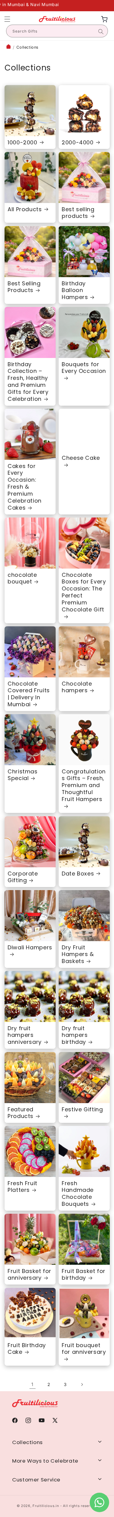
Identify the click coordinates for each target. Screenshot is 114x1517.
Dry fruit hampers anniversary (25, 1035)
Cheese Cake (81, 458)
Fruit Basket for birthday (83, 1275)
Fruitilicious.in (46, 1506)
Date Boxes (78, 873)
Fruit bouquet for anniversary (84, 1349)
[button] (7, 19)
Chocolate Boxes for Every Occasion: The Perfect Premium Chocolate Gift (84, 593)
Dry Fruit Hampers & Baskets (78, 954)
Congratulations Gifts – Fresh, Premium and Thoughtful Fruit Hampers (84, 785)
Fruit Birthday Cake (27, 1349)
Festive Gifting (82, 1109)
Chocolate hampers (77, 687)
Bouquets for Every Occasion (84, 368)
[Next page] (81, 1384)
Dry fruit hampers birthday (75, 1035)
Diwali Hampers (30, 947)
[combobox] (57, 31)
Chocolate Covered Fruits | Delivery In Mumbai (29, 694)
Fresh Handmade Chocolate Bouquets (78, 1194)
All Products (25, 209)
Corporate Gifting (23, 877)
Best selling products (78, 213)
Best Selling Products (24, 287)
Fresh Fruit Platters (22, 1187)
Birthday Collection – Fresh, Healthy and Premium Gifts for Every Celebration (28, 382)
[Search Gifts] (101, 31)
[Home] (8, 47)
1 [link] (32, 1384)
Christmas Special (23, 775)
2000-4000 (78, 142)
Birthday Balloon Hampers (75, 290)
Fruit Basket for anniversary (29, 1275)
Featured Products (20, 1113)
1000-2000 (22, 142)
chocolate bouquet (22, 579)
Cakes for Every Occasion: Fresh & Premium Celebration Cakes (25, 487)
